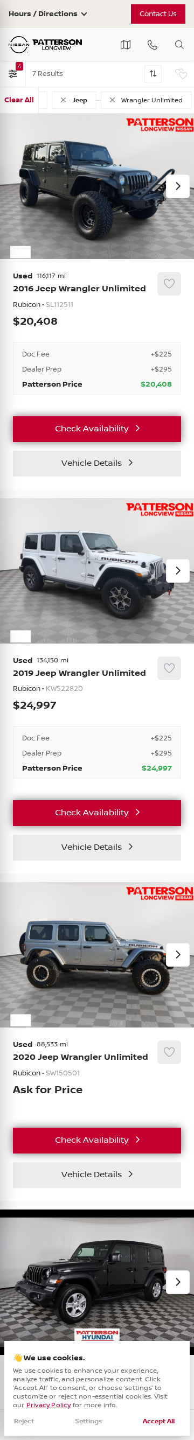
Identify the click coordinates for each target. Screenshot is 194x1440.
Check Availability (92, 429)
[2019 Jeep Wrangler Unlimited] (97, 718)
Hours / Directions (43, 14)
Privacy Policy (48, 1405)
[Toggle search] (179, 44)
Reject (24, 1421)
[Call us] (152, 44)
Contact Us (158, 14)
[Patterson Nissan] (45, 45)
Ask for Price (47, 1090)
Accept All (159, 1421)
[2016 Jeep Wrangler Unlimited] (97, 333)
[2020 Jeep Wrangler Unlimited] (97, 1073)
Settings (88, 1421)
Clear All (19, 100)
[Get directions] (125, 44)
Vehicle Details (91, 463)
